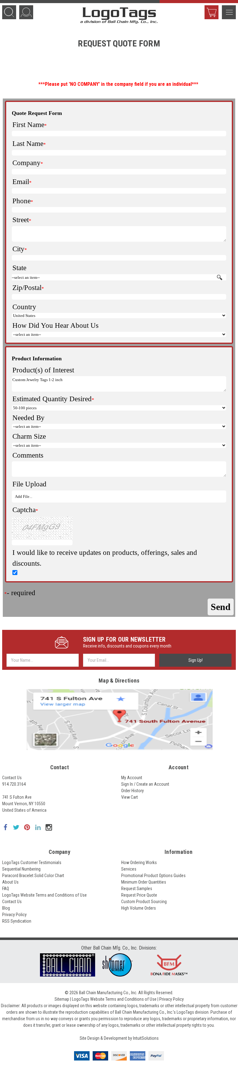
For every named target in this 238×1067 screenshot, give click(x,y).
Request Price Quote (139, 895)
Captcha (24, 510)
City (18, 249)
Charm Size (29, 436)
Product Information (37, 358)
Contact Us (12, 777)
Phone (21, 201)
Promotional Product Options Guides (153, 875)
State (19, 268)
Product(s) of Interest (43, 370)
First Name (28, 125)
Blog (6, 908)
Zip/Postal (27, 288)
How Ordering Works (139, 862)
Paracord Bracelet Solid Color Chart (33, 875)
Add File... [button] (23, 496)
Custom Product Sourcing (144, 901)
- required (21, 593)
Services (128, 869)
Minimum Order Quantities (143, 882)
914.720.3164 (14, 784)
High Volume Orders (138, 908)
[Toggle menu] (229, 12)
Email (20, 182)
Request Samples (136, 888)
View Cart (211, 12)
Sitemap (62, 999)
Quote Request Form (37, 113)
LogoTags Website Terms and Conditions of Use (44, 895)
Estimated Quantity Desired (52, 399)
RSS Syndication (16, 921)
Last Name (27, 143)
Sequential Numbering (21, 869)
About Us (10, 882)
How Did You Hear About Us (55, 325)
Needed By (28, 418)
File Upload (29, 484)
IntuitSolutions (146, 1038)
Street (20, 220)
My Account (131, 777)
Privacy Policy (14, 914)
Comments (27, 455)
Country (24, 307)
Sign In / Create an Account (145, 784)
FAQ (5, 888)
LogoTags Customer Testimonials (31, 862)
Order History (132, 790)
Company (26, 163)
